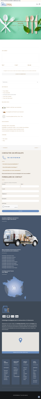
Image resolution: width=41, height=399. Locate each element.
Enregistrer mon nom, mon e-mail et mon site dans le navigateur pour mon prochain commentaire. (20, 70)
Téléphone (4, 193)
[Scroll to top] (39, 396)
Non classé (21, 25)
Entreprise (4, 198)
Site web (29, 65)
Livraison (5, 373)
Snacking (6, 372)
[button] (37, 82)
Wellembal (28, 25)
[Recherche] (20, 82)
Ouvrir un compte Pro (25, 369)
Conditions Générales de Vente (16, 371)
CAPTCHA (4, 203)
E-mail (16, 65)
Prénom (4, 184)
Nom (3, 65)
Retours (15, 367)
